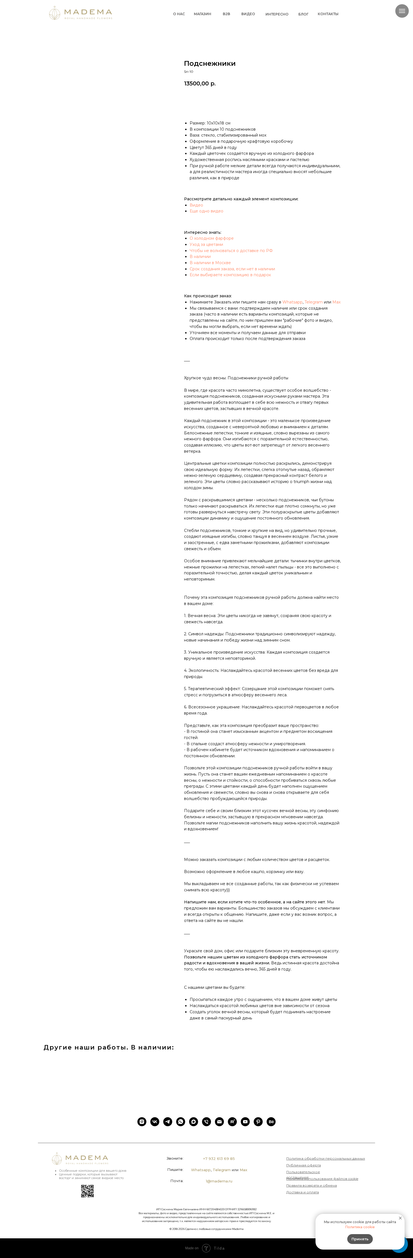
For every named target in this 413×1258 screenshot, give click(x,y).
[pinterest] (258, 1121)
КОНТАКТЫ (328, 14)
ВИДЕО (248, 14)
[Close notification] (400, 1218)
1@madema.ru (219, 1181)
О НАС (179, 14)
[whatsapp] (180, 1121)
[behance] (271, 1121)
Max (336, 302)
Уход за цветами (206, 244)
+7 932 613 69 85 (219, 1158)
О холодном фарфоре (212, 238)
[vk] (154, 1121)
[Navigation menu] (402, 11)
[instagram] (141, 1121)
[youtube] (245, 1121)
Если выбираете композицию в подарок (230, 274)
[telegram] (167, 1121)
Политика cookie (360, 1227)
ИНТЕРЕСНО (277, 14)
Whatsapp (292, 302)
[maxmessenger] (193, 1121)
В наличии (200, 256)
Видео (196, 205)
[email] (219, 1121)
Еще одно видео (206, 211)
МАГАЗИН (202, 14)
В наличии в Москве (210, 262)
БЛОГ (303, 14)
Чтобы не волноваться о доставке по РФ (231, 250)
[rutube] (232, 1121)
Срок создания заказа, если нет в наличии (232, 268)
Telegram (314, 302)
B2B (226, 14)
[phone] (206, 1121)
